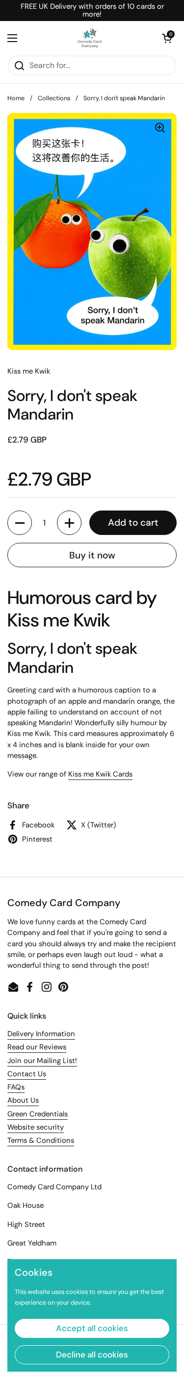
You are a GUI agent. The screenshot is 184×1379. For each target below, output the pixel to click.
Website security (35, 1127)
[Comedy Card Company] (89, 38)
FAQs (16, 1087)
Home (16, 98)
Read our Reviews (36, 1047)
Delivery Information (41, 1034)
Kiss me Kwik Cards (100, 774)
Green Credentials (37, 1114)
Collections (54, 98)
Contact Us (26, 1074)
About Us (23, 1100)
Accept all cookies (92, 1328)
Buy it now (92, 555)
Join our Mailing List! (42, 1061)
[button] (167, 38)
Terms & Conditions (40, 1140)
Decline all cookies (92, 1354)
